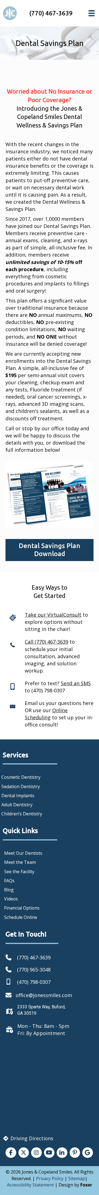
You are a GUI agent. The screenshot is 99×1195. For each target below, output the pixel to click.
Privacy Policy (50, 1178)
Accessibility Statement (30, 1185)
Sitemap (76, 1178)
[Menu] (91, 13)
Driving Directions (31, 1138)
